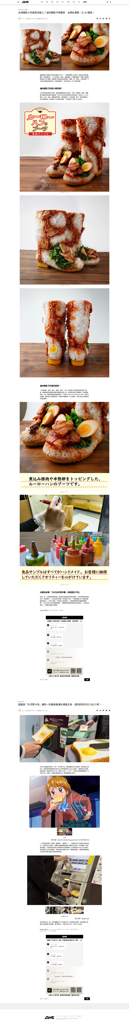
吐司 (54, 929)
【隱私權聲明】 (79, 1016)
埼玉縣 (50, 610)
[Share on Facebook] (97, 18)
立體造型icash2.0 (61, 929)
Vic (24, 18)
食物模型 (61, 610)
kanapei (50, 929)
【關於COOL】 (59, 1016)
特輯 (42, 2)
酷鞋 (47, 2)
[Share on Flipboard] (103, 18)
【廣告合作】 (72, 1016)
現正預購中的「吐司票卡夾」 (60, 922)
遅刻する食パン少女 (45, 931)
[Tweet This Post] (100, 18)
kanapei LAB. (85, 918)
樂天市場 (67, 192)
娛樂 (57, 2)
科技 (62, 2)
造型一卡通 (69, 929)
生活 (79, 2)
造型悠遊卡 (75, 929)
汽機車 (68, 2)
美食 (26, 9)
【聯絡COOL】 (66, 1016)
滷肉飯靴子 (55, 610)
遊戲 (74, 2)
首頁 (19, 9)
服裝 (52, 2)
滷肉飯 (42, 75)
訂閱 (87, 679)
